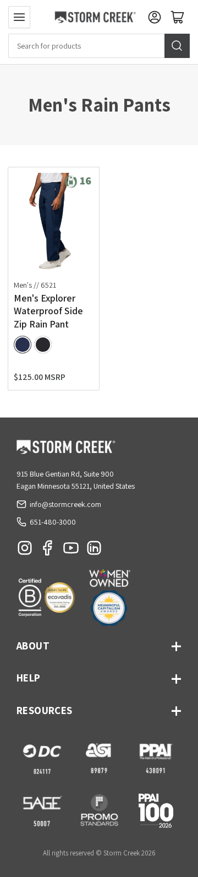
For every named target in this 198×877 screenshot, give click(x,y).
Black (43, 344)
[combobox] (99, 46)
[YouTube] (71, 551)
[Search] (177, 45)
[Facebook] (48, 551)
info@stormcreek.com (65, 504)
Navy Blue (22, 344)
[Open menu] (19, 17)
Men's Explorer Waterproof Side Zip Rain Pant (48, 311)
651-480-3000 (53, 522)
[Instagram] (24, 551)
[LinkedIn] (94, 551)
